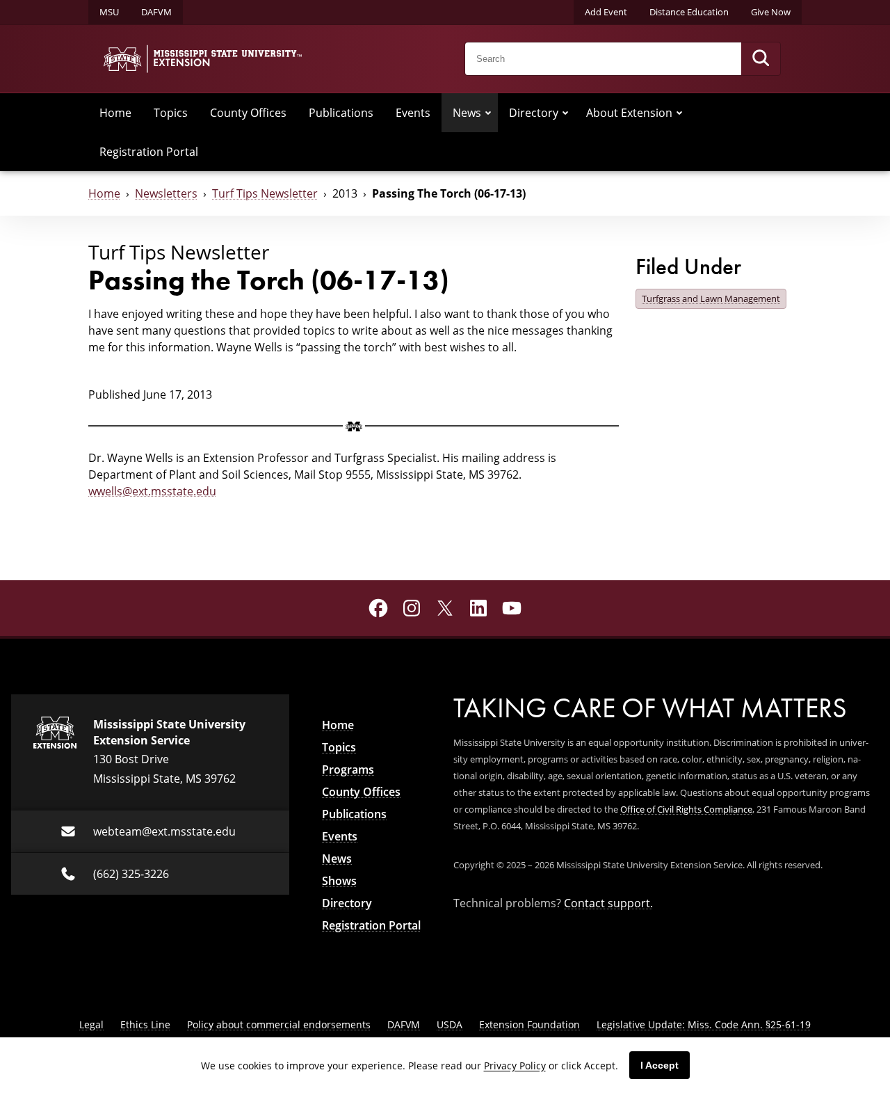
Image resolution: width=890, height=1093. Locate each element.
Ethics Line (145, 1024)
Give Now (771, 11)
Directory (533, 112)
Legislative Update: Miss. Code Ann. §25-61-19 (704, 1024)
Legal (91, 1024)
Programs (348, 769)
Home (115, 112)
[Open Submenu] (488, 113)
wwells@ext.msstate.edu (152, 491)
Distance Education (689, 11)
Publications (341, 112)
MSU (109, 11)
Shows (339, 880)
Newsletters (166, 193)
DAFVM (156, 11)
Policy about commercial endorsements (279, 1024)
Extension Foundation (529, 1024)
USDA (449, 1024)
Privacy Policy (515, 1065)
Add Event (606, 11)
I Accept (659, 1065)
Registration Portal (148, 151)
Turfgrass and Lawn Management (711, 298)
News (467, 112)
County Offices (248, 112)
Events (413, 112)
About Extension (629, 112)
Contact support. (608, 902)
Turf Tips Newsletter (265, 193)
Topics (171, 112)
